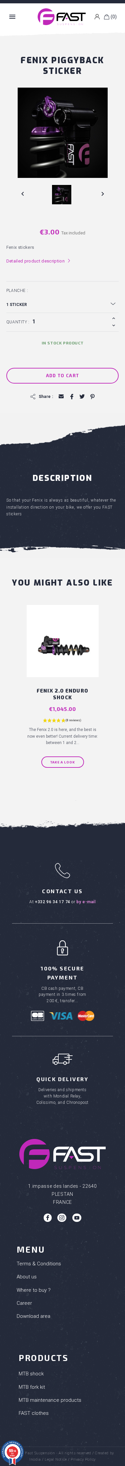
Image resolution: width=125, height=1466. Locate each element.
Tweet (81, 396)
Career (24, 1303)
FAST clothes (34, 1413)
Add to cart (62, 375)
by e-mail (85, 902)
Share (71, 396)
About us (27, 1277)
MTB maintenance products (50, 1400)
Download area (33, 1316)
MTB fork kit (32, 1387)
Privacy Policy (83, 1459)
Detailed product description (38, 261)
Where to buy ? (34, 1290)
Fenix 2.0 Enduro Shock (62, 694)
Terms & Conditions (39, 1264)
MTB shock (31, 1374)
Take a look (62, 762)
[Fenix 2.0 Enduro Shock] (63, 641)
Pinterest (92, 396)
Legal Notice (56, 1459)
